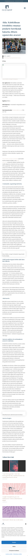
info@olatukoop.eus (9, 1)
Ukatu (14, 546)
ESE (10, 57)
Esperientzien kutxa (15, 57)
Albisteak (6, 57)
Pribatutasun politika (17, 553)
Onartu (14, 542)
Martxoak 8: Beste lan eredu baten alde (12, 521)
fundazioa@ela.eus (17, 110)
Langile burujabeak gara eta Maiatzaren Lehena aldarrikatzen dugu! (12, 499)
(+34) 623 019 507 (19, 1)
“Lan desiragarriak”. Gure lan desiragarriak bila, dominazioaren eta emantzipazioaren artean (13, 476)
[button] (26, 524)
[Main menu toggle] (25, 8)
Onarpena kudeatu (14, 550)
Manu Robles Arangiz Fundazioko (10, 158)
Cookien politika (9, 553)
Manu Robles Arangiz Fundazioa (10, 79)
